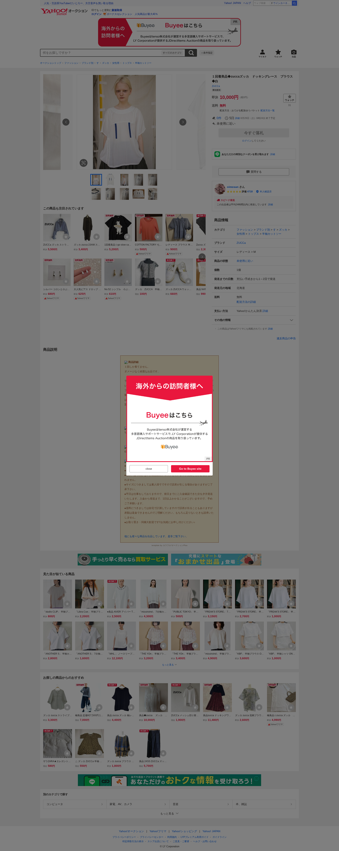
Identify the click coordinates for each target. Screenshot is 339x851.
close (149, 468)
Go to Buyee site (190, 468)
